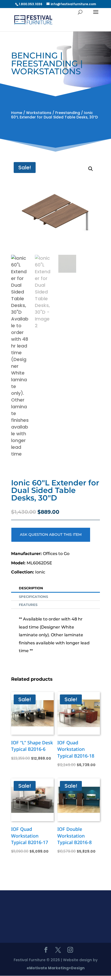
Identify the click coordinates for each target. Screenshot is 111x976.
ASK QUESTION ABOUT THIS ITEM (51, 534)
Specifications (33, 596)
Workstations (38, 112)
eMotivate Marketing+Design (56, 968)
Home (16, 112)
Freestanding (67, 112)
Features (28, 605)
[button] (90, 168)
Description (31, 588)
